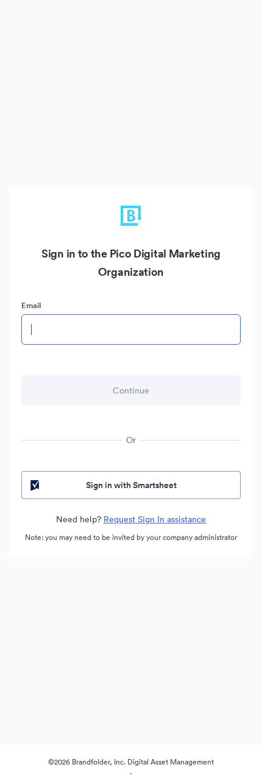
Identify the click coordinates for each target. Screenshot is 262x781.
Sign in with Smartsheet (131, 485)
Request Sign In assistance (155, 519)
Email (31, 305)
